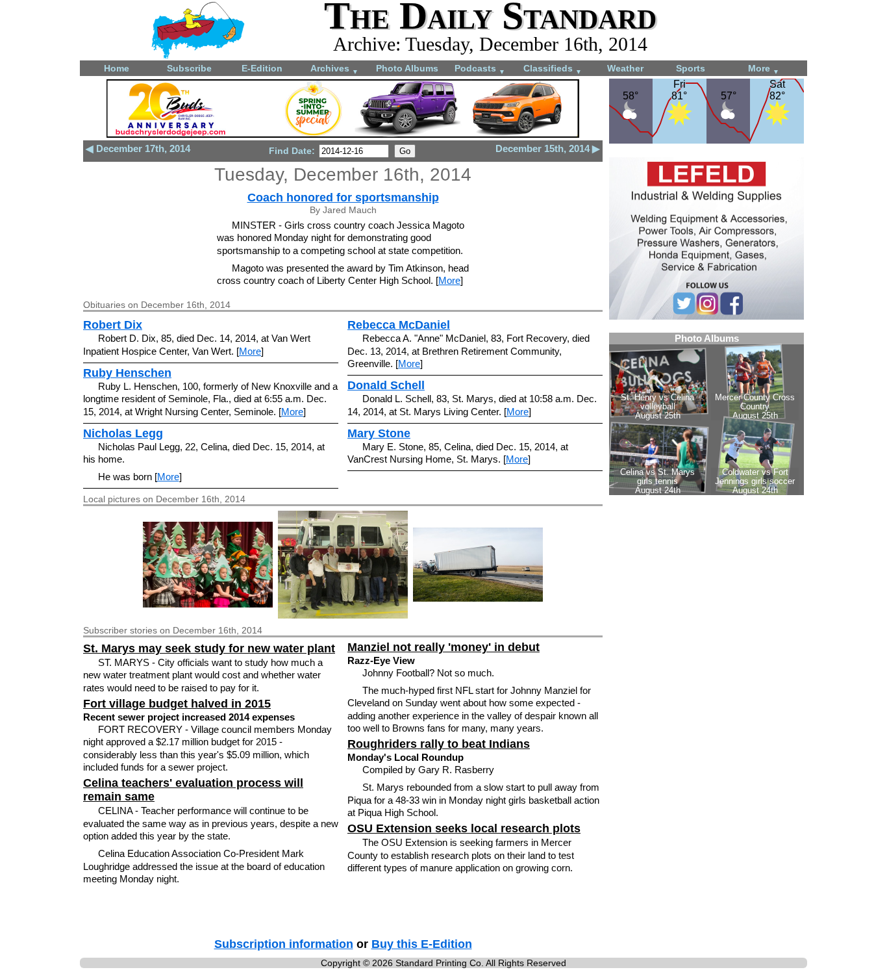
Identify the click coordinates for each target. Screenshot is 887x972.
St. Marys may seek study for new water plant (209, 648)
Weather (625, 68)
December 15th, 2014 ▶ (547, 148)
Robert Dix (112, 324)
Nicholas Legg (123, 433)
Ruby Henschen (127, 372)
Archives (334, 69)
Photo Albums (407, 68)
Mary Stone (378, 433)
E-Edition (262, 68)
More (763, 69)
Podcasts (480, 69)
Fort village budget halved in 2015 (177, 703)
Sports (690, 68)
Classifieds (552, 69)
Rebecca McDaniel (398, 324)
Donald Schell (386, 385)
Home (116, 68)
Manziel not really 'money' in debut (443, 647)
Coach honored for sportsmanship (343, 197)
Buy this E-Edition (421, 944)
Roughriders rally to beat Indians (438, 743)
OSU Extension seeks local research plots (464, 828)
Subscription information (283, 944)
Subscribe (189, 68)
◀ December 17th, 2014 (138, 148)
